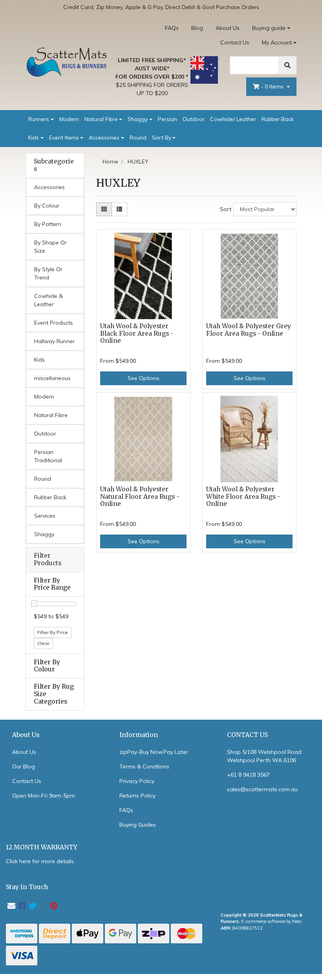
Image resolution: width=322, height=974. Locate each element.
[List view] (119, 209)
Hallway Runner (54, 341)
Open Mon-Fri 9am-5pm (43, 795)
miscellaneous (52, 378)
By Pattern (47, 224)
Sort (225, 209)
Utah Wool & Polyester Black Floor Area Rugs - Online (137, 333)
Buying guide (268, 27)
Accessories (104, 137)
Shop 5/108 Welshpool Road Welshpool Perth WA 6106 (264, 756)
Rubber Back (278, 119)
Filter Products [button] (47, 559)
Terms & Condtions (144, 766)
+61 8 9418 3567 (248, 774)
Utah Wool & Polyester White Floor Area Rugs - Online (243, 496)
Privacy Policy (136, 781)
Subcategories (54, 165)
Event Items (64, 137)
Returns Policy (137, 795)
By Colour (46, 205)
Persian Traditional (48, 456)
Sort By (161, 137)
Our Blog (23, 766)
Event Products (53, 322)
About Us (228, 27)
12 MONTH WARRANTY (41, 847)
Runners (38, 119)
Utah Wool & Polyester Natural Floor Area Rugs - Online (139, 496)
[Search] (287, 65)
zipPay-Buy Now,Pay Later (153, 751)
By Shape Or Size (50, 246)
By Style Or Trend (48, 273)
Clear (43, 643)
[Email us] (11, 906)
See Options (143, 378)
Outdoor (194, 119)
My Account (277, 42)
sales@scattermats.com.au (262, 789)
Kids (33, 137)
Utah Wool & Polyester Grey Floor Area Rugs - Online (248, 329)
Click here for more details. (40, 861)
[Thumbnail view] (104, 209)
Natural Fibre (101, 119)
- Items (273, 86)
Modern (69, 119)
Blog (197, 27)
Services (44, 515)
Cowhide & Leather (48, 300)
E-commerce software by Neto (271, 921)
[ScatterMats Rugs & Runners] (67, 61)
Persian (167, 119)
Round (138, 137)
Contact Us (234, 42)
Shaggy (138, 119)
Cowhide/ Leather (233, 119)
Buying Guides (137, 824)
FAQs (172, 27)
